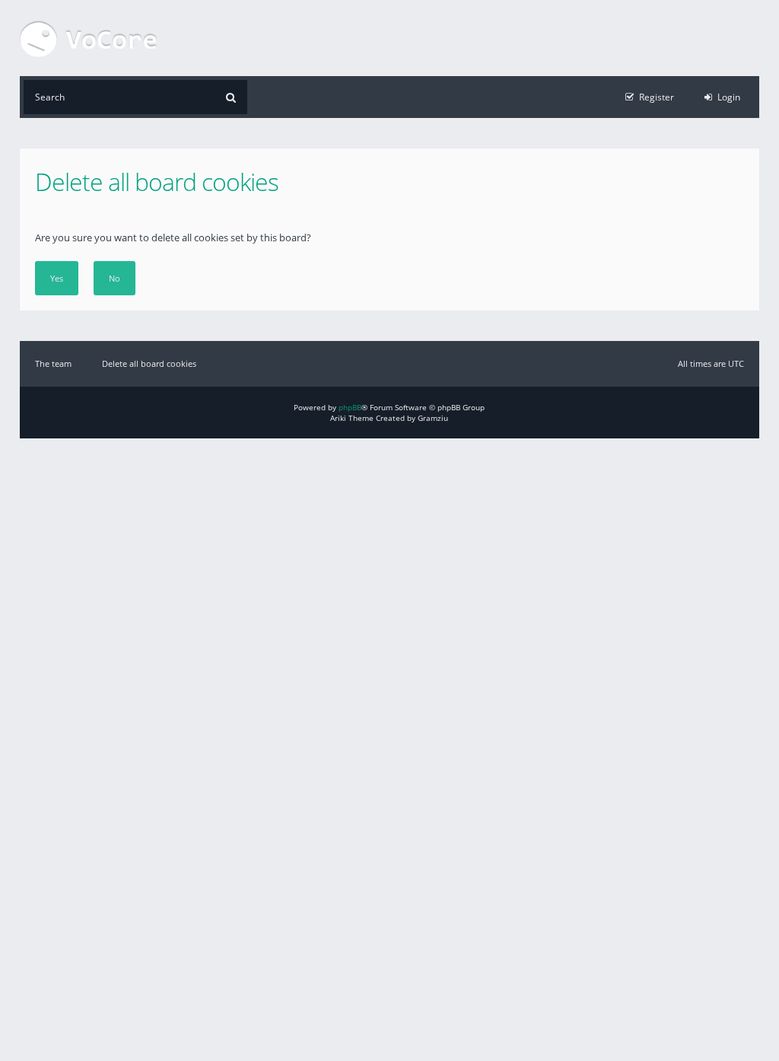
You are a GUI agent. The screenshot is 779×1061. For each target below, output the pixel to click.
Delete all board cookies (149, 363)
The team (53, 363)
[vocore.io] (88, 38)
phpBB (350, 407)
